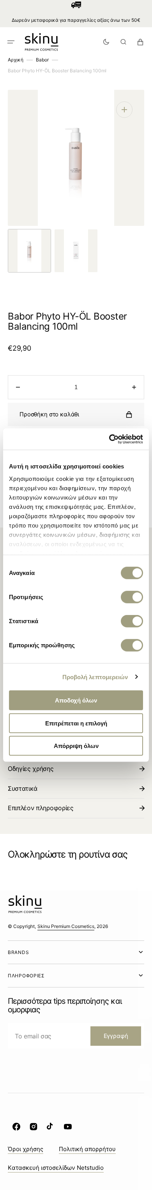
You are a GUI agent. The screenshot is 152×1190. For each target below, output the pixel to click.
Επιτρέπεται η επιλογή (76, 723)
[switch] (132, 597)
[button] (10, 42)
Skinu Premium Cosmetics (65, 926)
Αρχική (15, 60)
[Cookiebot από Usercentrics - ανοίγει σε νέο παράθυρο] (109, 439)
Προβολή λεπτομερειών (95, 676)
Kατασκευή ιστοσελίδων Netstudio (56, 1167)
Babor (42, 60)
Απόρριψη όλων (76, 746)
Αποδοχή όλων (76, 700)
